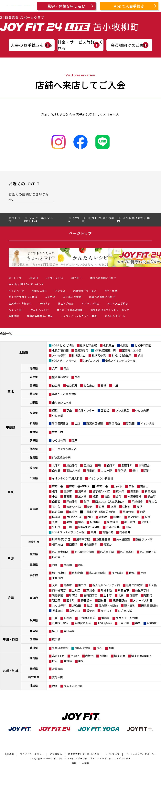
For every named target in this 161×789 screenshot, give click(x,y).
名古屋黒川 (127, 552)
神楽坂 (103, 517)
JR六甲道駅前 (86, 618)
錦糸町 (151, 496)
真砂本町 (57, 677)
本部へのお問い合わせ (103, 277)
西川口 (88, 465)
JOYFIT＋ (76, 277)
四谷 (142, 512)
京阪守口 (74, 611)
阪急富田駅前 (149, 605)
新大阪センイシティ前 (106, 585)
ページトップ (80, 233)
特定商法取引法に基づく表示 (83, 754)
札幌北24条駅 (88, 345)
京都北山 (77, 573)
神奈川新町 (90, 544)
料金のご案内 (39, 290)
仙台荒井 (71, 385)
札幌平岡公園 (143, 345)
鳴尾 (138, 623)
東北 (10, 391)
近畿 (10, 597)
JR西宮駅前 (104, 623)
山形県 (34, 402)
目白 (90, 517)
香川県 (34, 648)
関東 (10, 491)
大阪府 (34, 598)
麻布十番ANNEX (79, 486)
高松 (99, 648)
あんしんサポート (115, 316)
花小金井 (124, 532)
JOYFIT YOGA (54, 277)
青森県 (34, 368)
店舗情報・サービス (85, 290)
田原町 (68, 491)
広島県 (34, 639)
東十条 (120, 491)
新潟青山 (114, 423)
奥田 (55, 631)
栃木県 (34, 449)
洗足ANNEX (73, 507)
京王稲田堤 (103, 539)
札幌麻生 (108, 345)
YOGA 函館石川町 (105, 350)
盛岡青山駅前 (60, 377)
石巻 (103, 385)
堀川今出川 (59, 573)
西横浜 (73, 544)
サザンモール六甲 (127, 618)
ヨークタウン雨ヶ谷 (64, 449)
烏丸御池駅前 (97, 573)
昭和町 (148, 595)
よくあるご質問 (72, 297)
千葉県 (34, 478)
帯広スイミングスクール (120, 361)
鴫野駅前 (57, 595)
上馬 (113, 507)
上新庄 (76, 590)
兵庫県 (34, 620)
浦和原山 (144, 465)
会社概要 (9, 754)
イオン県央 (147, 423)
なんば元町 (59, 605)
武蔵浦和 (126, 465)
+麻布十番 (101, 486)
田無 (128, 527)
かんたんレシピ (40, 309)
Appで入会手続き (129, 5)
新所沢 (122, 470)
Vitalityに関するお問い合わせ (26, 284)
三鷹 (69, 527)
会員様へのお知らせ (20, 303)
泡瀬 (55, 686)
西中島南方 (59, 590)
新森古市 (123, 590)
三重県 (34, 564)
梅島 (107, 496)
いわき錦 (57, 415)
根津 (55, 491)
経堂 (139, 507)
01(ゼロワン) (91, 361)
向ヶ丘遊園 (123, 539)
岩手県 (34, 377)
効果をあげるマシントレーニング (110, 309)
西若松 (105, 410)
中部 (10, 558)
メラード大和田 (142, 600)
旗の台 (153, 501)
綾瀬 (95, 496)
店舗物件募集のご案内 (40, 316)
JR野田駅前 (120, 600)
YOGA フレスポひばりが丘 (68, 532)
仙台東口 (89, 385)
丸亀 (111, 648)
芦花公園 (57, 512)
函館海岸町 (81, 350)
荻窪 (147, 517)
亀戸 (86, 501)
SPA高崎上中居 (61, 457)
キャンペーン (16, 290)
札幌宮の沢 (99, 355)
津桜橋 (68, 565)
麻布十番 (57, 486)
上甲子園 (123, 623)
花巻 (77, 377)
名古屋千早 (107, 552)
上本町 (107, 595)
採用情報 (14, 316)
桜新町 (126, 507)
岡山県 (34, 631)
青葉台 (107, 544)
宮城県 (34, 385)
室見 (81, 661)
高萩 (74, 440)
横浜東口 (57, 544)
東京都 (34, 509)
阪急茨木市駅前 (108, 605)
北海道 (23, 352)
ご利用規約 (56, 754)
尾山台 (73, 512)
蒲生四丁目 (142, 590)
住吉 (55, 661)
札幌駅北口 (79, 355)
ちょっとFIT (16, 309)
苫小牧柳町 (59, 355)
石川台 (56, 507)
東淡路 (90, 590)
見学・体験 (110, 290)
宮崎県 (34, 668)
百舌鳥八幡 (125, 611)
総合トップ (15, 277)
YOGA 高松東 (83, 648)
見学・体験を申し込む (66, 5)
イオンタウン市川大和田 (67, 478)
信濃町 (56, 517)
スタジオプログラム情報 (23, 297)
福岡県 (34, 658)
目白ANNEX (73, 517)
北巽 (120, 595)
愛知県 (34, 554)
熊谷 (135, 470)
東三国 (82, 585)
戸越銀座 (137, 501)
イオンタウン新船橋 (100, 478)
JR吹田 (76, 605)
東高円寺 (133, 517)
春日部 (90, 470)
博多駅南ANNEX (141, 656)
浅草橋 (82, 491)
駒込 (81, 522)
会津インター (86, 410)
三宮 (55, 618)
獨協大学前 (73, 470)
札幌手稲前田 (60, 350)
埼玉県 (34, 468)
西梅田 (102, 600)
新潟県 (34, 423)
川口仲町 (71, 465)
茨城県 (34, 440)
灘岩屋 (105, 618)
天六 (55, 585)
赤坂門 (89, 656)
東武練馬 (112, 522)
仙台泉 (56, 385)
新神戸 (68, 618)
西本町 (70, 600)
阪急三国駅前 (134, 585)
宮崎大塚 (57, 669)
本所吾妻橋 (134, 496)
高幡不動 (107, 532)
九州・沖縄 (10, 670)
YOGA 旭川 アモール (64, 361)
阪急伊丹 (152, 623)
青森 (66, 368)
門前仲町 (71, 501)
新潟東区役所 (94, 423)
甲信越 (10, 427)
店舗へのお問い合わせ (102, 297)
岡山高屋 (69, 631)
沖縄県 (34, 686)
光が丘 (145, 522)
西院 (143, 573)
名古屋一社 (59, 557)
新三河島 (150, 491)
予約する (45, 303)
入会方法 (50, 297)
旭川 (140, 355)
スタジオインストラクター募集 (79, 316)
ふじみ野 (106, 470)
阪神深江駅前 (60, 623)
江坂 (89, 605)
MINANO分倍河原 (89, 527)
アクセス (60, 290)
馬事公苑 (128, 512)
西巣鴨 (134, 491)
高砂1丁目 (58, 656)
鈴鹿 (55, 565)
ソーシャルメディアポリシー (141, 754)
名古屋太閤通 (60, 552)
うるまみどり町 (73, 686)
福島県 (34, 413)
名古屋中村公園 (84, 552)
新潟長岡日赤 (60, 423)
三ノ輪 (82, 496)
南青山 (144, 486)
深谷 (147, 470)
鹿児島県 (33, 677)
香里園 (90, 611)
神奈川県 (33, 542)
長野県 (34, 432)
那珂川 (104, 656)
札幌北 (124, 345)
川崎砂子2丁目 (61, 539)
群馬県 (34, 457)
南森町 (68, 585)
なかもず (106, 611)
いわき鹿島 (122, 410)
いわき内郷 (142, 410)
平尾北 (75, 656)
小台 (55, 496)
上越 (77, 423)
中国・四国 (10, 639)
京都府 (34, 575)
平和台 (56, 527)
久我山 (56, 522)
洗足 (90, 507)
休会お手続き (65, 303)
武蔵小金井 (113, 527)
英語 (74, 763)
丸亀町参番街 (60, 648)
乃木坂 (118, 486)
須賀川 (56, 410)
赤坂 (131, 486)
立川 (93, 532)
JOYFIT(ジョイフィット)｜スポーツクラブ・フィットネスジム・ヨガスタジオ (88, 758)
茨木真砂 (129, 605)
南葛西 (56, 501)
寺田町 (134, 595)
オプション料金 (90, 303)
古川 (115, 385)
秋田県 (34, 394)
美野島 (68, 661)
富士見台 (129, 522)
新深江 (73, 595)
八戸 (55, 368)
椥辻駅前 (117, 573)
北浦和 (56, 465)
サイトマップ (112, 754)
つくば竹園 (59, 440)
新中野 (117, 517)
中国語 (85, 763)
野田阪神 (86, 600)
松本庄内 (57, 432)
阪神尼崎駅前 (83, 623)
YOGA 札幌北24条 (63, 345)
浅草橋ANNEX (101, 491)
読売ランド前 (144, 539)
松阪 (81, 565)
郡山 (69, 410)
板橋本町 (95, 522)
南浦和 (111, 465)
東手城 (56, 639)
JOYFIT (33, 277)
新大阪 (153, 585)
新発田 (130, 423)
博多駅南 (119, 656)
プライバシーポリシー (32, 754)
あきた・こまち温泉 (64, 394)
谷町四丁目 (90, 595)
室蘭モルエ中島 (131, 350)
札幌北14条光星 (121, 355)
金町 (118, 496)
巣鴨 (69, 522)
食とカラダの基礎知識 (70, 309)
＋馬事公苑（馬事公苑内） (100, 512)
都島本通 (106, 590)
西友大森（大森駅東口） (110, 501)
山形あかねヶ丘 (61, 403)
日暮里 (68, 496)
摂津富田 (57, 611)
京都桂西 (57, 578)
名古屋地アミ (148, 552)
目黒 (101, 507)
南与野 (56, 470)
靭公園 (56, 600)
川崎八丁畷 (83, 539)
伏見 (131, 573)
